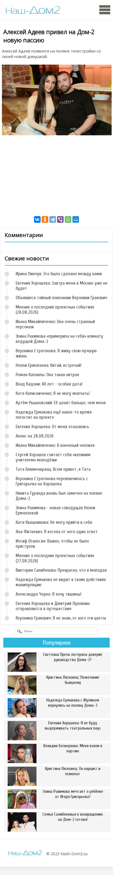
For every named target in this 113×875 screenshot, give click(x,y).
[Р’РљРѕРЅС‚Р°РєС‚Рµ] (37, 219)
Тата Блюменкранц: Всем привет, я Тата (53, 469)
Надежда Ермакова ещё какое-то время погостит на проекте (54, 414)
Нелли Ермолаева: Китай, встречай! (48, 365)
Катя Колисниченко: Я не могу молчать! (53, 393)
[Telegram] (52, 219)
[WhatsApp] (68, 219)
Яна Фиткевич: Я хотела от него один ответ (57, 531)
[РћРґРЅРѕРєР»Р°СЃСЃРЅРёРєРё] (45, 219)
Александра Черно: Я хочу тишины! (48, 594)
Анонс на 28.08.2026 (34, 436)
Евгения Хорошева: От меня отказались (52, 426)
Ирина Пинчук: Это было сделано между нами (59, 273)
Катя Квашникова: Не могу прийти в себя (54, 522)
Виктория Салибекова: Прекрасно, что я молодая (61, 570)
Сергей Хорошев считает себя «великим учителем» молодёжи (53, 457)
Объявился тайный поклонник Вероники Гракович (61, 297)
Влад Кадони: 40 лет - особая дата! (49, 384)
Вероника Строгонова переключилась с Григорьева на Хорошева (52, 481)
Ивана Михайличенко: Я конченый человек (55, 445)
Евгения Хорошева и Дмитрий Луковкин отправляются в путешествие (53, 606)
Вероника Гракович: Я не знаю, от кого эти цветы (61, 618)
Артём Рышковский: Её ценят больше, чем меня (61, 402)
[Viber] (60, 219)
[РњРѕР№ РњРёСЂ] (75, 219)
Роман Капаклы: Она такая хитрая (47, 374)
